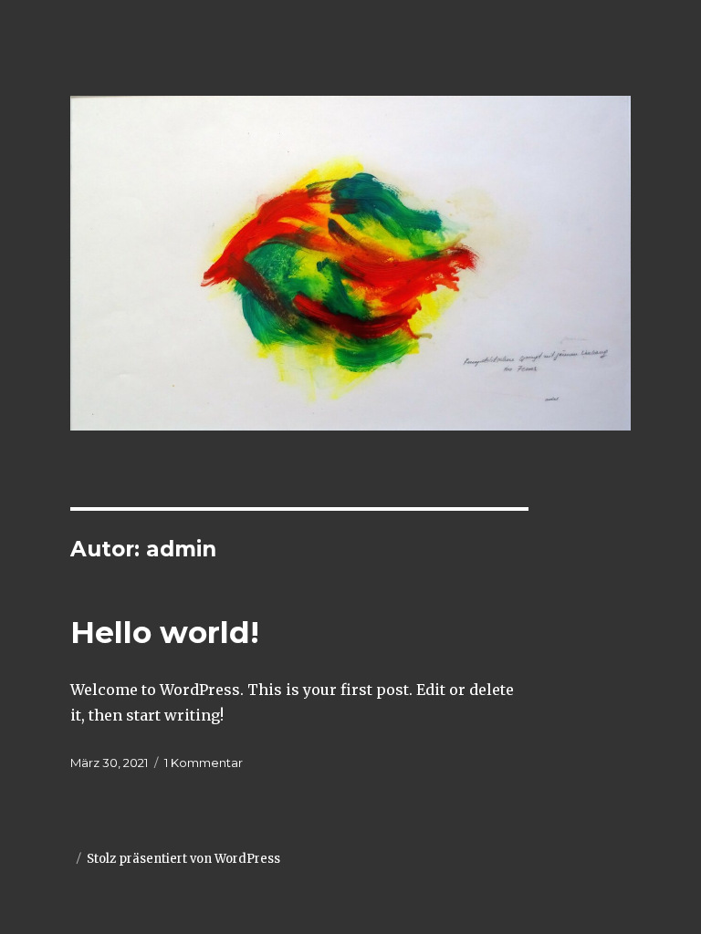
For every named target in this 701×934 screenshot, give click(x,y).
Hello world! (164, 632)
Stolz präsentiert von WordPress (183, 859)
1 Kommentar (203, 762)
